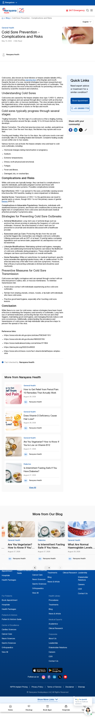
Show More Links (45, 700)
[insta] (43, 677)
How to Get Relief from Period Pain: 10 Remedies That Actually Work (41, 391)
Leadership (82, 573)
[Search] (87, 10)
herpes (5, 202)
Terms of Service (55, 687)
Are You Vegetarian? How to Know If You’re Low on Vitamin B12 (41, 443)
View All (32, 488)
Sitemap (81, 687)
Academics (67, 568)
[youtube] (65, 678)
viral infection (30, 80)
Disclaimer (70, 687)
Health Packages (9, 580)
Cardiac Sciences (39, 571)
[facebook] (49, 678)
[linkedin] (54, 678)
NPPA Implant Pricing (20, 687)
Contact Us (83, 594)
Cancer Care (37, 575)
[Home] (13, 11)
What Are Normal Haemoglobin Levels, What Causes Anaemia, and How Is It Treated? (80, 547)
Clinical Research (70, 573)
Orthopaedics (38, 589)
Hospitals (6, 576)
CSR (80, 589)
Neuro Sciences (39, 580)
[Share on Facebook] (70, 130)
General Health (8, 28)
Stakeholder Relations (58, 648)
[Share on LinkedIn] (76, 130)
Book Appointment (80, 101)
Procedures (52, 568)
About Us (82, 568)
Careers (81, 585)
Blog (8, 18)
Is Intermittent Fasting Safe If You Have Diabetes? (40, 470)
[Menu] (91, 10)
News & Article (54, 582)
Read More (21, 529)
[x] (60, 678)
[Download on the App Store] (39, 670)
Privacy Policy (38, 687)
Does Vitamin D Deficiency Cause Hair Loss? (40, 417)
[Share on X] (81, 130)
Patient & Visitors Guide (11, 620)
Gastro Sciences (39, 584)
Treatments (52, 573)
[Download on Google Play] (55, 670)
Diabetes (42, 540)
